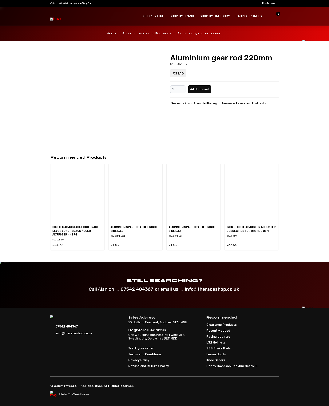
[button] (153, 16)
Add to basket (199, 89)
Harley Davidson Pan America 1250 (232, 366)
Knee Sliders (215, 360)
